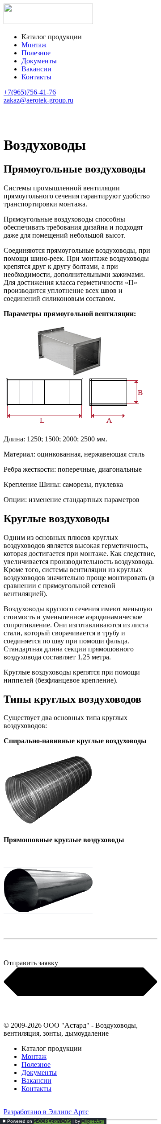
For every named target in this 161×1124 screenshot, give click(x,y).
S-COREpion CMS (52, 1121)
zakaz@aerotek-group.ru (38, 100)
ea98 (10, 1104)
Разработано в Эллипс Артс (46, 1112)
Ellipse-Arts (92, 1121)
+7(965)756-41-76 (30, 92)
